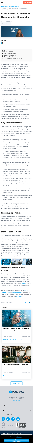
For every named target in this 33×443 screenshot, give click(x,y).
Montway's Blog (5, 6)
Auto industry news (8, 339)
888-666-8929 (20, 296)
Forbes (16, 182)
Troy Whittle (4, 46)
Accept (16, 439)
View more (16, 383)
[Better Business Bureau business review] (21, 425)
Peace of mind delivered (10, 56)
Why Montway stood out (10, 53)
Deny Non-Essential (16, 441)
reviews (24, 283)
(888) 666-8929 (28, 2)
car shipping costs (17, 292)
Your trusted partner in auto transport (13, 58)
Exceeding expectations (10, 55)
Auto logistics (15, 6)
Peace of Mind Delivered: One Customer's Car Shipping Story (14, 8)
